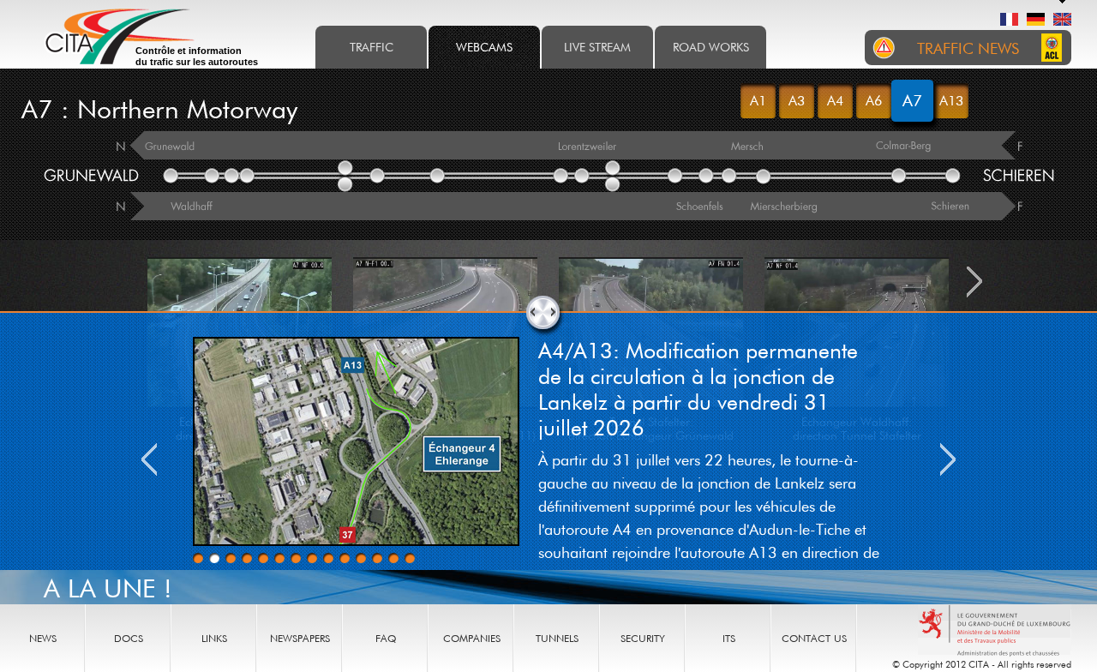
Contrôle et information (196, 56)
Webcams (484, 46)
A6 (874, 100)
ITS (728, 638)
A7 (912, 100)
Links (214, 638)
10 (344, 558)
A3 (796, 100)
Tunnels (557, 638)
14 (410, 558)
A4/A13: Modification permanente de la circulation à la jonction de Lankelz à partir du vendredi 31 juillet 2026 (698, 388)
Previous (149, 459)
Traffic (371, 46)
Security (642, 638)
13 (393, 558)
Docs (128, 638)
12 (377, 558)
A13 (951, 100)
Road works (711, 46)
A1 (758, 100)
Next (948, 459)
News (43, 638)
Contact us (814, 638)
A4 (835, 100)
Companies (472, 638)
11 (361, 558)
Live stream (597, 46)
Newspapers (300, 638)
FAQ (385, 638)
